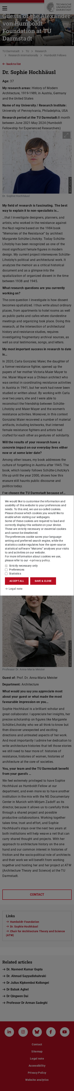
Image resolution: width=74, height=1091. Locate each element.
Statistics (15, 573)
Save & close (43, 581)
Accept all (16, 581)
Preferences (16, 569)
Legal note (16, 588)
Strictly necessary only (23, 565)
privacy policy (41, 560)
